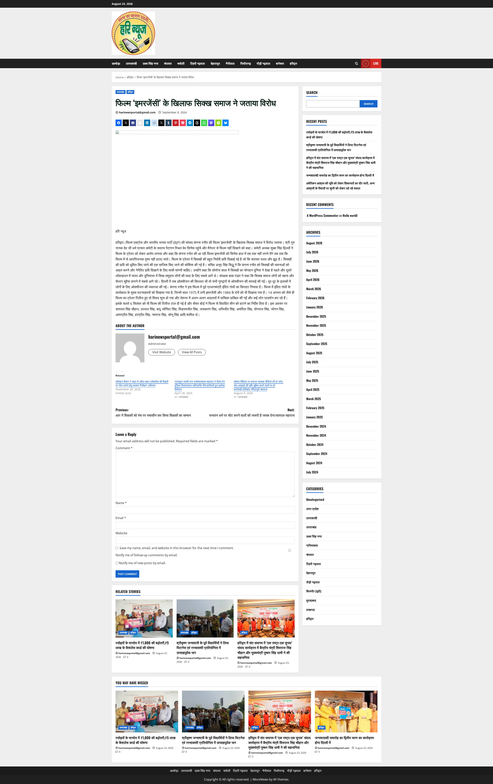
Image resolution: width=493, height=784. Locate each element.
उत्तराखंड (120, 92)
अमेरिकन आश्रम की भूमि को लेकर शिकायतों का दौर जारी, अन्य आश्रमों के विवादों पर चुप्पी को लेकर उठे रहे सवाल (340, 185)
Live (375, 63)
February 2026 (315, 298)
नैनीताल (230, 63)
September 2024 (316, 453)
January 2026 (314, 307)
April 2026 (312, 279)
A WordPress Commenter (322, 215)
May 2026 (312, 270)
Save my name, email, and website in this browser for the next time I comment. (177, 548)
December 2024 (316, 426)
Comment (124, 448)
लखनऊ (310, 609)
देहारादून (215, 63)
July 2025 (312, 362)
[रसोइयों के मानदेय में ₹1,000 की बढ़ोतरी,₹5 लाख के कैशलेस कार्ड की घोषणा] (144, 618)
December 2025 (316, 316)
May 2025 (312, 380)
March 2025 (313, 398)
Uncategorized (315, 499)
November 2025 (316, 325)
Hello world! (350, 215)
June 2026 (312, 261)
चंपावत (168, 63)
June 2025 (312, 371)
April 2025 (312, 389)
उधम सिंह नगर (150, 63)
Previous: (153, 412)
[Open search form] (356, 63)
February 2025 (315, 408)
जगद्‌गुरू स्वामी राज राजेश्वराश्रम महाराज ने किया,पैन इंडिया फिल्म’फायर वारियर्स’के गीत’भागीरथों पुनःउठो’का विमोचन (200, 385)
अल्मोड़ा (116, 63)
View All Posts (192, 352)
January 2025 (314, 417)
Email (121, 518)
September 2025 (316, 343)
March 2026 (313, 288)
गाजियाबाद (312, 545)
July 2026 (312, 252)
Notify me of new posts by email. (142, 563)
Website (121, 533)
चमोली (180, 63)
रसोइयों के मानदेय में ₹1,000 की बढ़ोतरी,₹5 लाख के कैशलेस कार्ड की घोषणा (142, 645)
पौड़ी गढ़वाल (263, 63)
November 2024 (316, 435)
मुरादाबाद (311, 600)
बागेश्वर (280, 63)
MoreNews (260, 779)
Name (121, 503)
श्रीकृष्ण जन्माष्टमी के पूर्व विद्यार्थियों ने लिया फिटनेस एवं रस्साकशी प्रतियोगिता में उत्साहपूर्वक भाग (203, 647)
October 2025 (314, 334)
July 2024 (312, 472)
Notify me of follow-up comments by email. (147, 555)
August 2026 (314, 243)
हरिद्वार (293, 63)
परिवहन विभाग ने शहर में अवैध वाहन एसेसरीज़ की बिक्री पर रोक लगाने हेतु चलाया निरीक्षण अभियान (142, 383)
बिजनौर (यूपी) (313, 591)
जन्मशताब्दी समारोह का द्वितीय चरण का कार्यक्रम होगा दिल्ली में (340, 175)
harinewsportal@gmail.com (137, 112)
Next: (252, 412)
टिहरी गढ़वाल (197, 63)
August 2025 (314, 353)
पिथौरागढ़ (245, 63)
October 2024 (314, 444)
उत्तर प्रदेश (312, 508)
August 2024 (314, 463)
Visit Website (161, 352)
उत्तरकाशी (131, 63)
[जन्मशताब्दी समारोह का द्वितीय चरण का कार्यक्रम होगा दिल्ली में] (346, 711)
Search (312, 92)
